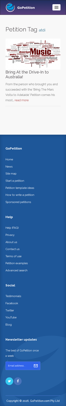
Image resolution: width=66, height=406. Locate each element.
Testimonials (13, 296)
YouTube (11, 317)
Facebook (12, 303)
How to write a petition (20, 194)
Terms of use (13, 256)
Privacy (10, 234)
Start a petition (15, 180)
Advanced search (16, 270)
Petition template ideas (20, 187)
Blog (9, 324)
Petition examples (17, 263)
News (9, 166)
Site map (11, 173)
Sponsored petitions (18, 202)
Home (9, 159)
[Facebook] (18, 381)
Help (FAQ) (12, 227)
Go (36, 365)
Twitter (10, 310)
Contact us (12, 249)
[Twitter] (9, 381)
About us (11, 242)
